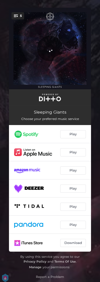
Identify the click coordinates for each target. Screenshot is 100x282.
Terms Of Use (65, 261)
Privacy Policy (35, 261)
